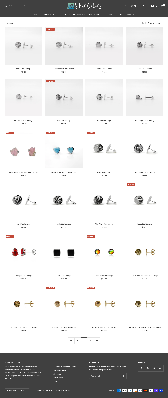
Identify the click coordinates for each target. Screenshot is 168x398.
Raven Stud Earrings (104, 69)
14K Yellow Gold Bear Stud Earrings (145, 275)
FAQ (55, 381)
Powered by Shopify (63, 390)
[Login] (157, 6)
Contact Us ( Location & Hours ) (65, 367)
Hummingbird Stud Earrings (64, 69)
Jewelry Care (58, 377)
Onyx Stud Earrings (64, 275)
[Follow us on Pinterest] (154, 368)
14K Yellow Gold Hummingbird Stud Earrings (144, 327)
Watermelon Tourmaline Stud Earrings (23, 172)
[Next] (97, 340)
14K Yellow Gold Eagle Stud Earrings (64, 327)
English (143, 6)
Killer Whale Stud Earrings (23, 120)
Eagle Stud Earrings (23, 69)
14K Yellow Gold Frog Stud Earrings (104, 327)
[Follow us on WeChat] (160, 368)
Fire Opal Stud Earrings (23, 275)
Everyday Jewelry (79, 14)
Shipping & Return (60, 370)
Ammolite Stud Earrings (104, 275)
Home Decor (94, 14)
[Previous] (71, 340)
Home (36, 14)
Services (120, 14)
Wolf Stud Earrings (64, 120)
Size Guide (57, 374)
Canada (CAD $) (130, 6)
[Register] (123, 376)
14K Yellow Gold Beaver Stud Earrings (23, 327)
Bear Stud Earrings (104, 120)
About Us (130, 14)
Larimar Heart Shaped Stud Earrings (64, 172)
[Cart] (162, 6)
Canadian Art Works (50, 14)
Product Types (108, 14)
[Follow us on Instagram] (148, 368)
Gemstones (65, 14)
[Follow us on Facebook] (141, 368)
